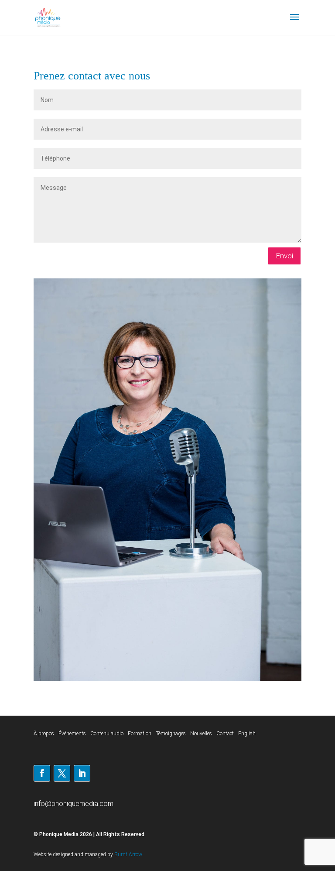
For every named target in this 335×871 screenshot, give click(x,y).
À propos (44, 733)
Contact (225, 733)
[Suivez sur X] (62, 773)
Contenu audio (106, 733)
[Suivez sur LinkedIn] (82, 773)
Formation (139, 733)
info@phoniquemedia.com (73, 803)
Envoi (284, 255)
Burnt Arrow (128, 854)
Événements (72, 733)
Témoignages (171, 733)
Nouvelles (201, 733)
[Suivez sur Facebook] (42, 773)
